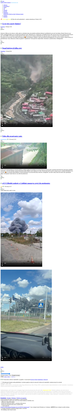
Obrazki (5, 10)
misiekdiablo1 (4, 139)
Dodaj (2, 2)
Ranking (5, 16)
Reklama (14, 398)
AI (4, 9)
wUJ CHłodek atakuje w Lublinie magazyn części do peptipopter (26, 183)
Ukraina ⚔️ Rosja (6, 19)
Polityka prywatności (21, 398)
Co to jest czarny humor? (11, 24)
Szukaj (5, 2)
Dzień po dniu (12, 14)
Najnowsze (6, 14)
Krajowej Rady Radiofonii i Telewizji (39, 379)
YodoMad (3, 51)
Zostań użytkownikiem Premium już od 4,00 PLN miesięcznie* (15, 407)
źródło (2, 367)
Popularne (5, 12)
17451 (8, 376)
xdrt (1, 186)
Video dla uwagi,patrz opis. (12, 136)
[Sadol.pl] (2, 1)
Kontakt (9, 398)
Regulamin (3, 398)
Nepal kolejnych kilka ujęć (12, 48)
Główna (5, 5)
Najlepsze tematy (19, 14)
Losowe (5, 15)
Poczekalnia (6, 6)
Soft (4, 7)
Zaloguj (9, 2)
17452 (5, 376)
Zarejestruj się (14, 2)
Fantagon (3, 26)
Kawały (5, 11)
